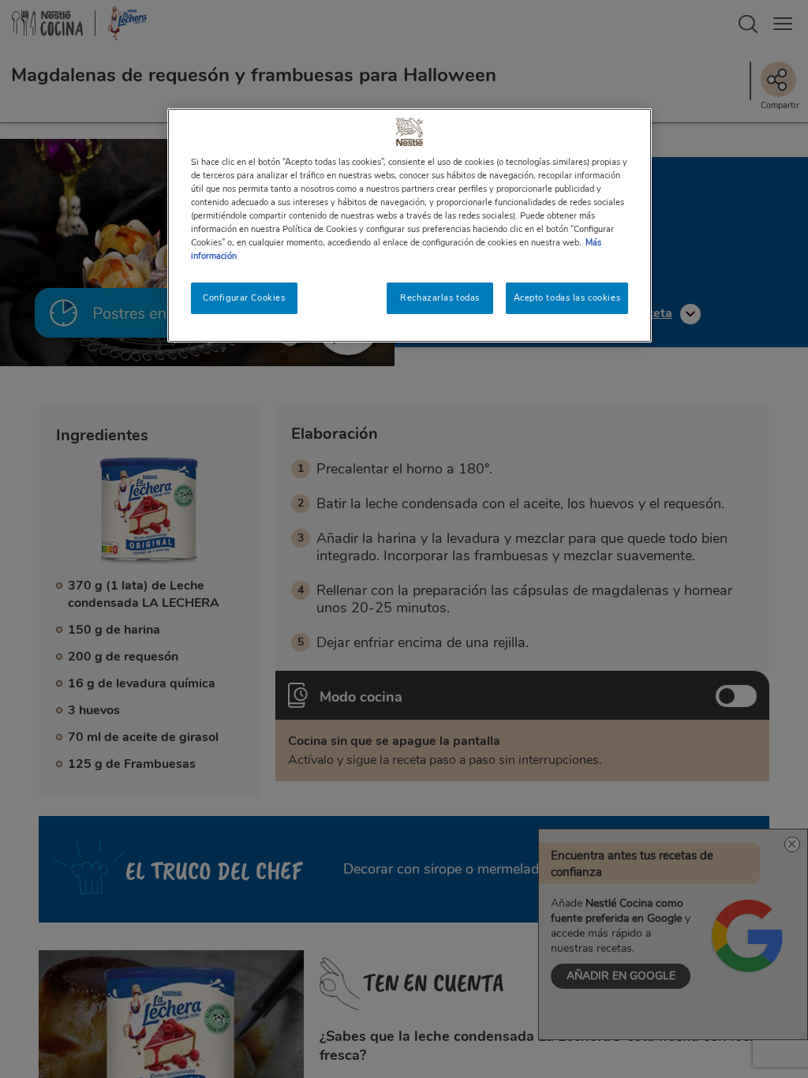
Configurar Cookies (244, 297)
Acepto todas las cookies (567, 297)
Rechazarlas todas (440, 297)
